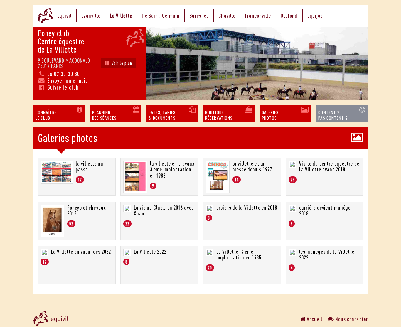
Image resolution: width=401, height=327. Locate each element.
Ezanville (90, 15)
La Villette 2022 (150, 251)
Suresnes (199, 15)
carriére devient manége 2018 (325, 210)
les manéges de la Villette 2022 (327, 254)
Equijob (315, 15)
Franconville (258, 15)
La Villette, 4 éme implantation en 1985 (238, 254)
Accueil (314, 319)
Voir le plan (121, 63)
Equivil (64, 15)
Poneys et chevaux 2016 (86, 210)
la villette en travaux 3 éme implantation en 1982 (172, 169)
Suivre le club (62, 87)
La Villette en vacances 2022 (81, 251)
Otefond (289, 15)
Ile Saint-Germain (161, 15)
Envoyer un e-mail (66, 80)
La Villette (121, 15)
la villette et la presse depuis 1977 (252, 166)
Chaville (226, 15)
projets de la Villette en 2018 (246, 207)
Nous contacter (351, 319)
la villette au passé (89, 166)
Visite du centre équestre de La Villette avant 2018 (329, 166)
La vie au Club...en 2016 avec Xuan (164, 210)
